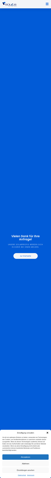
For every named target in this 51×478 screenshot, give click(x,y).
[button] (47, 433)
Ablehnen (25, 464)
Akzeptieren (25, 457)
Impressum (30, 475)
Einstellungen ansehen (25, 470)
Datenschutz (22, 475)
